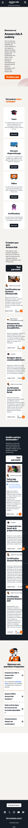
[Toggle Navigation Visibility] (2, 2)
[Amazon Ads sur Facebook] (23, 813)
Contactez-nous (14, 822)
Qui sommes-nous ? (14, 818)
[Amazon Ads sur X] (9, 813)
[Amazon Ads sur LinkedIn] (5, 813)
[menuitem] (5, 813)
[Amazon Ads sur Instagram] (14, 813)
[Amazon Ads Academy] (14, 2)
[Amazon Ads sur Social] (18, 813)
